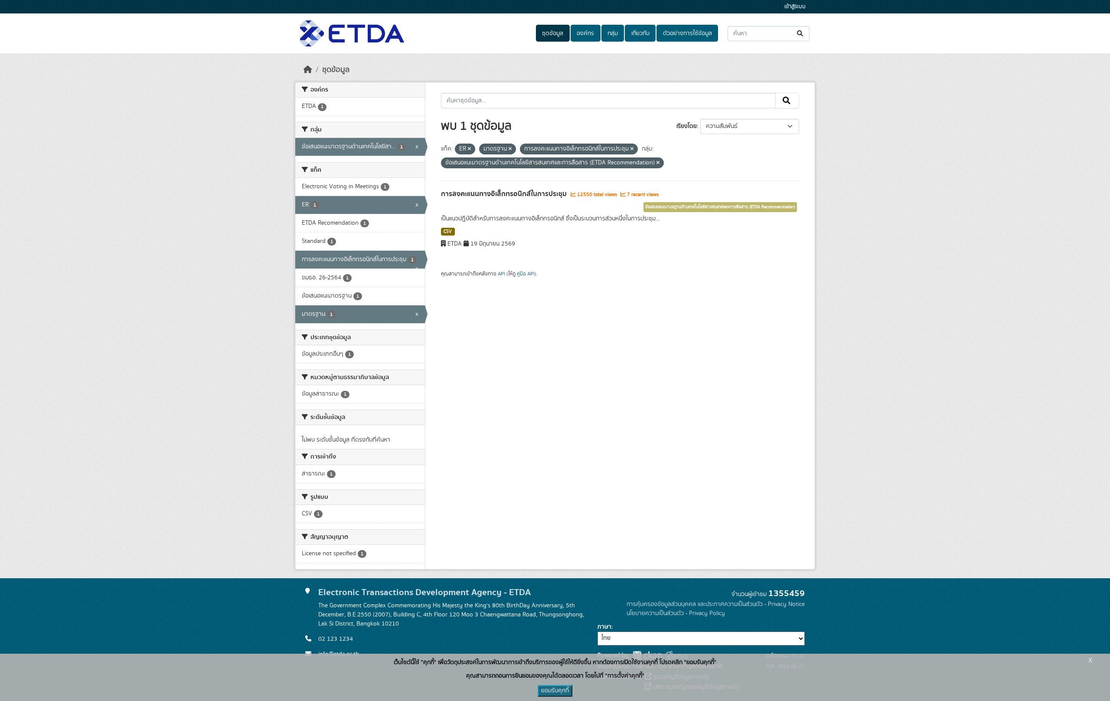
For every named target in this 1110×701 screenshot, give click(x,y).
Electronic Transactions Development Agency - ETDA (424, 592)
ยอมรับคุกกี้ (555, 690)
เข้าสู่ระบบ (795, 7)
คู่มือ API (526, 274)
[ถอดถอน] (469, 149)
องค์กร (585, 33)
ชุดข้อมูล (552, 33)
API (501, 274)
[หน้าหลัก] (308, 69)
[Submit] (800, 33)
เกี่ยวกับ (640, 33)
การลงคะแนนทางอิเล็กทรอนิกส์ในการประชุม (504, 194)
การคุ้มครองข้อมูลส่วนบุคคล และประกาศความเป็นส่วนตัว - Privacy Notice (716, 604)
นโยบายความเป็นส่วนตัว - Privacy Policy (676, 613)
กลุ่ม (612, 33)
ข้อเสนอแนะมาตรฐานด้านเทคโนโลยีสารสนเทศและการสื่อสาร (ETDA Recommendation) (720, 207)
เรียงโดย (686, 126)
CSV (448, 231)
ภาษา (604, 626)
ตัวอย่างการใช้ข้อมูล (687, 33)
